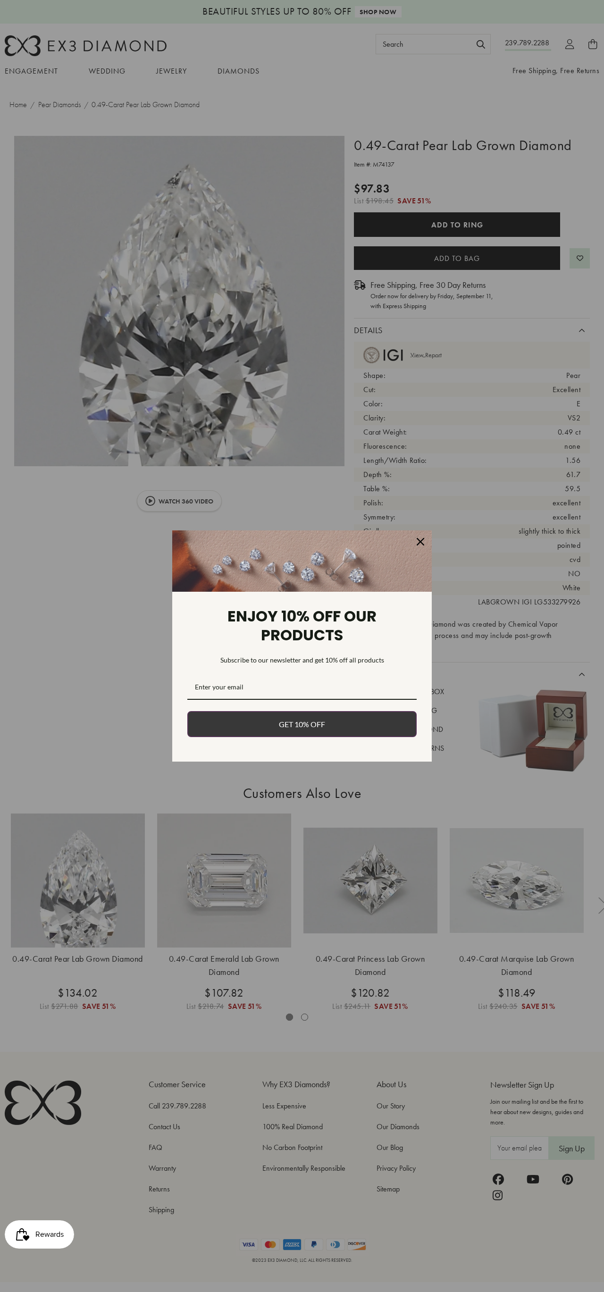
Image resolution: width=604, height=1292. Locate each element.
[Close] (420, 541)
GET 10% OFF (302, 724)
